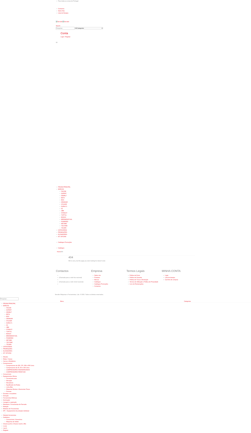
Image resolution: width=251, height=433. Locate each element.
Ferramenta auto (11, 378)
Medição (5, 406)
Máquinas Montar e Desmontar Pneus (18, 389)
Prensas (8, 391)
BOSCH (63, 217)
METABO (64, 223)
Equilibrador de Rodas (13, 385)
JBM (62, 210)
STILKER (64, 204)
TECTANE (64, 226)
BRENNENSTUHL (66, 219)
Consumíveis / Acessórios (14, 419)
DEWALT (64, 195)
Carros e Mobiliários (9, 361)
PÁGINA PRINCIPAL (64, 187)
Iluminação (6, 400)
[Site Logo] (62, 21)
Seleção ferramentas (9, 415)
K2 (62, 208)
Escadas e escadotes (9, 393)
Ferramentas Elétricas (10, 398)
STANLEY (64, 213)
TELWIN (63, 228)
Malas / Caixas (7, 359)
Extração (6, 395)
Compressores (7, 363)
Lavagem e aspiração (10, 402)
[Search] (104, 28)
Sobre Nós (61, 11)
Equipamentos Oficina (10, 376)
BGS (62, 200)
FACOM (63, 191)
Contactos (61, 8)
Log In (5, 428)
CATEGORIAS (62, 230)
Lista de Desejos (63, 13)
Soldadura (6, 417)
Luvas (5, 426)
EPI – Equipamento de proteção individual (16, 411)
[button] (58, 26)
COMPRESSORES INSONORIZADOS (18, 370)
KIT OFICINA (62, 236)
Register (5, 430)
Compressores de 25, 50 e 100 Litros (17, 367)
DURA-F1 (64, 206)
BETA (63, 198)
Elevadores (9, 383)
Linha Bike (9, 387)
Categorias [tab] (187, 301)
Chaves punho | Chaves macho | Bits (14, 424)
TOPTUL (64, 215)
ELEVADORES (62, 234)
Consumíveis (7, 374)
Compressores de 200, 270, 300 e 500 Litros (20, 365)
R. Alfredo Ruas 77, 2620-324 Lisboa (70, 284)
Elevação (9, 380)
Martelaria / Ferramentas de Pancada (14, 404)
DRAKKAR (64, 202)
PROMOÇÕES (62, 232)
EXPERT (64, 193)
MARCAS (61, 189)
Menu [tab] (62, 301)
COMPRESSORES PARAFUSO (16, 372)
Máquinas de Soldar (12, 421)
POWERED (64, 221)
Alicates (5, 357)
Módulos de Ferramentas (11, 408)
